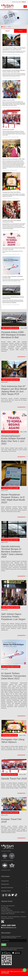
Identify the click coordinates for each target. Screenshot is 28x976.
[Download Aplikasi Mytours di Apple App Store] (16, 953)
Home (4, 26)
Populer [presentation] (8, 31)
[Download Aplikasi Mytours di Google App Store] (6, 953)
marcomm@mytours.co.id (9, 927)
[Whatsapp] (25, 970)
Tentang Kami (5, 881)
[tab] (7, 31)
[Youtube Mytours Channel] (9, 894)
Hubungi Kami (5, 884)
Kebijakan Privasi (6, 891)
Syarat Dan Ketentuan (7, 887)
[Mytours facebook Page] (2, 894)
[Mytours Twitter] (12, 894)
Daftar (3, 944)
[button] (2, 921)
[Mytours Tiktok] (16, 894)
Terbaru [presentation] (20, 31)
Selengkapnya (21, 356)
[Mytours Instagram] (6, 894)
